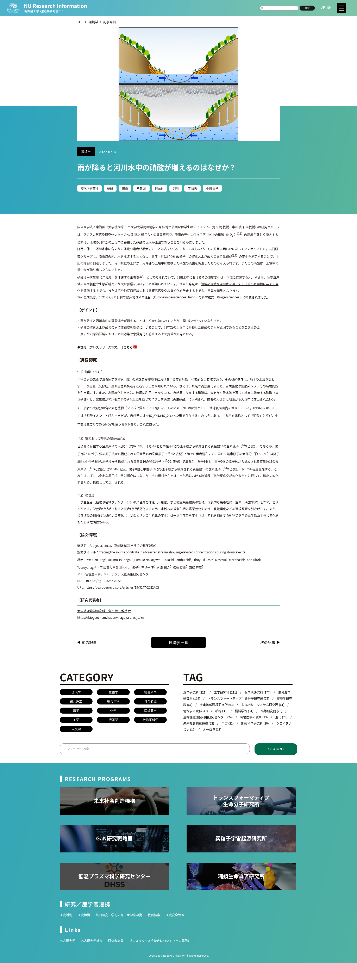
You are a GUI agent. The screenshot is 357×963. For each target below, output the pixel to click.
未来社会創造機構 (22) (198, 723)
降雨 (125, 188)
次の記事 (267, 642)
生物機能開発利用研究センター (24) (208, 717)
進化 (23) (281, 717)
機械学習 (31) (244, 711)
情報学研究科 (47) (195, 711)
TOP (80, 22)
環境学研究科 (89, 188)
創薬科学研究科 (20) (255, 723)
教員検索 (154, 915)
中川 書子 (212, 188)
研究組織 (84, 915)
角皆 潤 (141, 188)
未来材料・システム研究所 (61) (262, 704)
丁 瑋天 (192, 188)
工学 (76, 719)
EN (329, 7)
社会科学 (150, 692)
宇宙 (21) (227, 723)
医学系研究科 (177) (257, 692)
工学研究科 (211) (225, 692)
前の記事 (89, 642)
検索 (307, 8)
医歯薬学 (150, 710)
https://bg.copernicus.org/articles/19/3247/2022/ (120, 587)
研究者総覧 (116, 940)
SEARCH (276, 749)
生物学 (113, 692)
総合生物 (113, 701)
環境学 (93, 22)
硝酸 (110, 188)
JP (323, 7)
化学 (113, 710)
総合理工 (76, 701)
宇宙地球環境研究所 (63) (217, 704)
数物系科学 (150, 719)
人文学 (76, 729)
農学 (76, 710)
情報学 (113, 719)
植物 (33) (221, 711)
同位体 (159, 188)
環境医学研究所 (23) (254, 717)
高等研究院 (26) (271, 711)
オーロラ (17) (212, 729)
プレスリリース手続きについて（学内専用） (160, 940)
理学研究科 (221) (194, 692)
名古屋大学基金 (91, 940)
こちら (128, 347)
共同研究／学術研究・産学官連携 (119, 915)
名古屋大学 (67, 940)
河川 (176, 188)
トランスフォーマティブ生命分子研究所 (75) (238, 698)
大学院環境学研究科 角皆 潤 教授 (102, 611)
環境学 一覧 (178, 642)
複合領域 (150, 701)
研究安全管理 (175, 915)
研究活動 (66, 915)
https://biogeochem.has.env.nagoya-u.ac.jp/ (108, 617)
